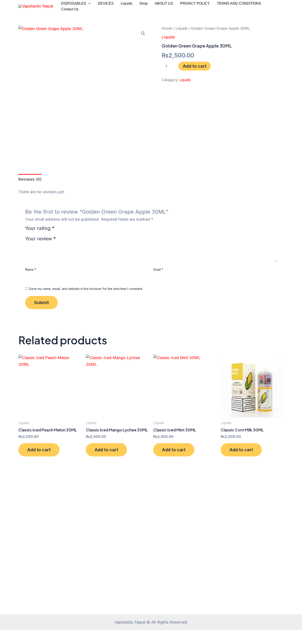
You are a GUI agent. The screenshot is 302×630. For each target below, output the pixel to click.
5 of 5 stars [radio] (82, 230)
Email (158, 269)
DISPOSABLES (73, 3)
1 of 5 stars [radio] (59, 230)
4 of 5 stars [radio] (77, 230)
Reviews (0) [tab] (30, 179)
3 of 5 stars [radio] (71, 230)
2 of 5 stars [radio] (65, 230)
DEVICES (106, 3)
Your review (40, 238)
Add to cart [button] (39, 449)
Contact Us (69, 9)
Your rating (40, 228)
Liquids (126, 3)
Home (167, 28)
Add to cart (194, 66)
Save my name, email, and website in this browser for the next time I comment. (86, 289)
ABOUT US (164, 3)
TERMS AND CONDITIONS (239, 3)
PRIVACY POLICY (195, 3)
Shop (143, 3)
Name (30, 269)
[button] (88, 3)
